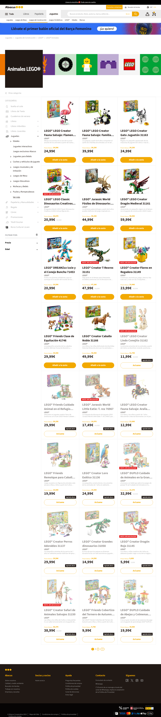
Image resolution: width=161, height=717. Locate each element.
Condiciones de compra (73, 683)
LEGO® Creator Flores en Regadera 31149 (136, 270)
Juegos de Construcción (37, 20)
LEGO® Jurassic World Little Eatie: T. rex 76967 (98, 407)
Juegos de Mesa (21, 20)
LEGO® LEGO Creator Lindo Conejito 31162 (134, 338)
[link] (23, 106)
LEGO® (67, 20)
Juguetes (53, 14)
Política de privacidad (72, 686)
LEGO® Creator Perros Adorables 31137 (58, 543)
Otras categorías (14, 93)
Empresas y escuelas (12, 692)
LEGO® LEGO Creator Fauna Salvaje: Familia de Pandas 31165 (96, 135)
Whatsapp (99, 684)
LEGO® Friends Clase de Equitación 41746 (59, 338)
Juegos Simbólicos (55, 20)
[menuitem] (25, 146)
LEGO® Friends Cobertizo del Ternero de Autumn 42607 (98, 614)
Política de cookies (71, 689)
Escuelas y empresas (114, 7)
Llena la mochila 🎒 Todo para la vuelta (80, 2)
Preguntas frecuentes (72, 680)
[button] (147, 14)
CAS (155, 7)
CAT (151, 7)
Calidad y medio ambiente (14, 683)
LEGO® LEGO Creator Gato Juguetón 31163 (134, 133)
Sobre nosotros (10, 680)
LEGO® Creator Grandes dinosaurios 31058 (97, 543)
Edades (74, 20)
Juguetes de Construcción (25, 38)
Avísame (137, 365)
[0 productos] (154, 15)
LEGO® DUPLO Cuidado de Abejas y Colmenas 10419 (135, 614)
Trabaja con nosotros (12, 689)
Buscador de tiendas (12, 686)
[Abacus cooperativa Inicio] (14, 8)
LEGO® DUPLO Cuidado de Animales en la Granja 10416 (136, 477)
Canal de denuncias (72, 692)
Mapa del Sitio (34, 714)
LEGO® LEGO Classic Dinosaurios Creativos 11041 (58, 203)
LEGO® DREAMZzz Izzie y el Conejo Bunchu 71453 (60, 270)
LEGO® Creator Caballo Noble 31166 (97, 338)
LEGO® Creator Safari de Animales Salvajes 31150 (59, 612)
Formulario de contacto (104, 680)
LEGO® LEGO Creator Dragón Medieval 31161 (135, 201)
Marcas (82, 20)
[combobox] (92, 14)
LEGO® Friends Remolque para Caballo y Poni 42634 (60, 477)
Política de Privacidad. (107, 692)
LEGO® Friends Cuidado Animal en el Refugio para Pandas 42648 (59, 409)
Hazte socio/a (40, 680)
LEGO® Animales (52, 38)
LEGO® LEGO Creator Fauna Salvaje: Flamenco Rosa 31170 (60, 135)
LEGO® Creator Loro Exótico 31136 (95, 475)
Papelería (39, 14)
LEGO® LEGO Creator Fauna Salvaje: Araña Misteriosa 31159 (133, 409)
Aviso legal (69, 695)
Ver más (16, 197)
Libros (26, 14)
